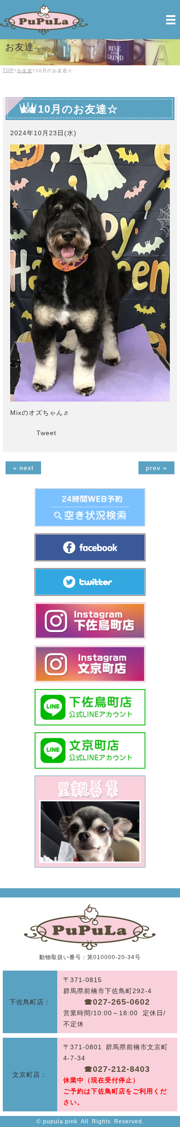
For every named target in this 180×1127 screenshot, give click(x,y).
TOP (8, 70)
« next (23, 468)
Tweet (46, 433)
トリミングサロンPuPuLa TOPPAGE (90, 927)
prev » (156, 468)
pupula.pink (60, 1121)
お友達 (24, 70)
